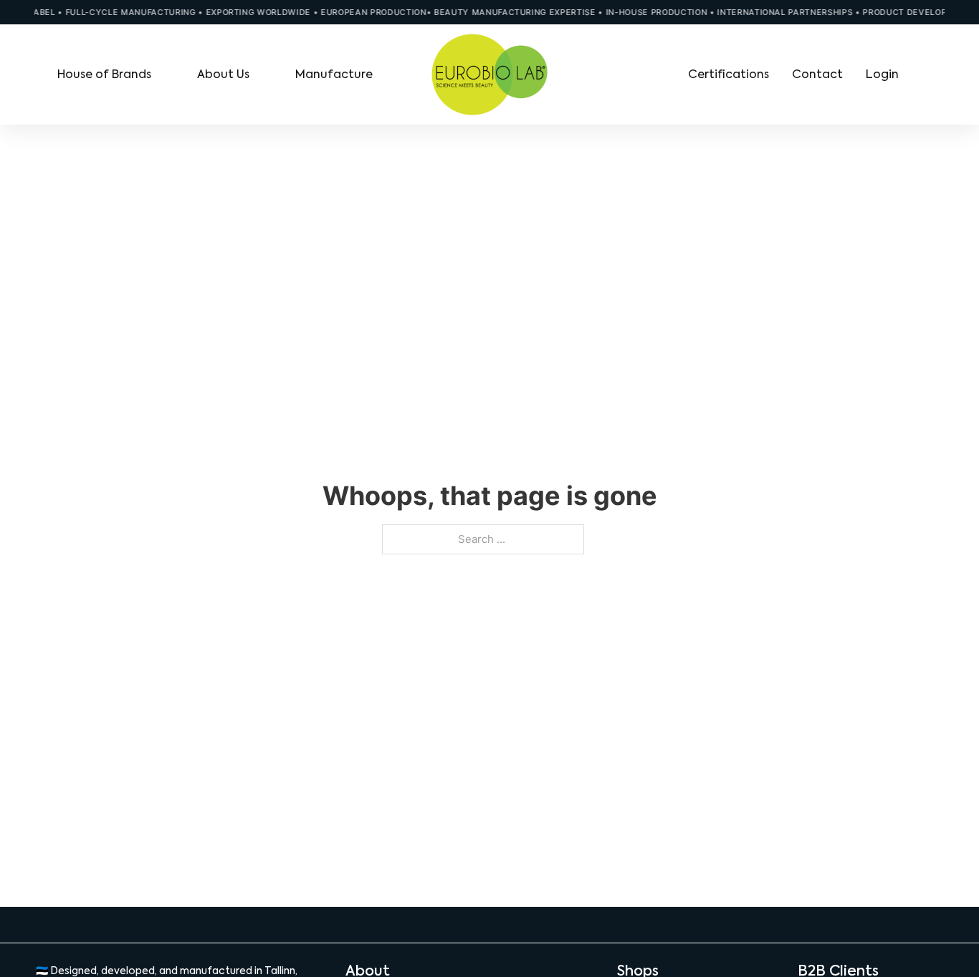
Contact (817, 74)
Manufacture (334, 74)
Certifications (728, 74)
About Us (223, 74)
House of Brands (104, 74)
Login (882, 74)
